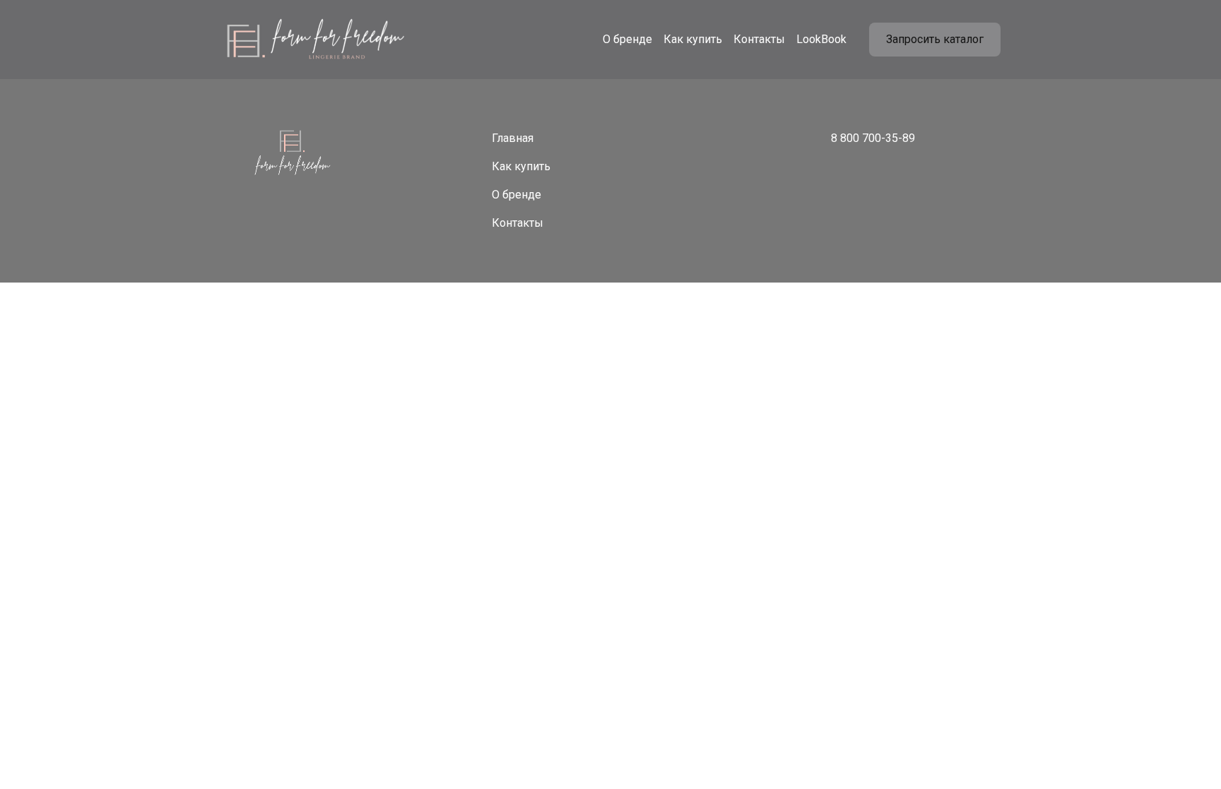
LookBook (821, 39)
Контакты (759, 39)
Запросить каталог (935, 39)
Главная (512, 138)
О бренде (627, 39)
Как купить (692, 39)
